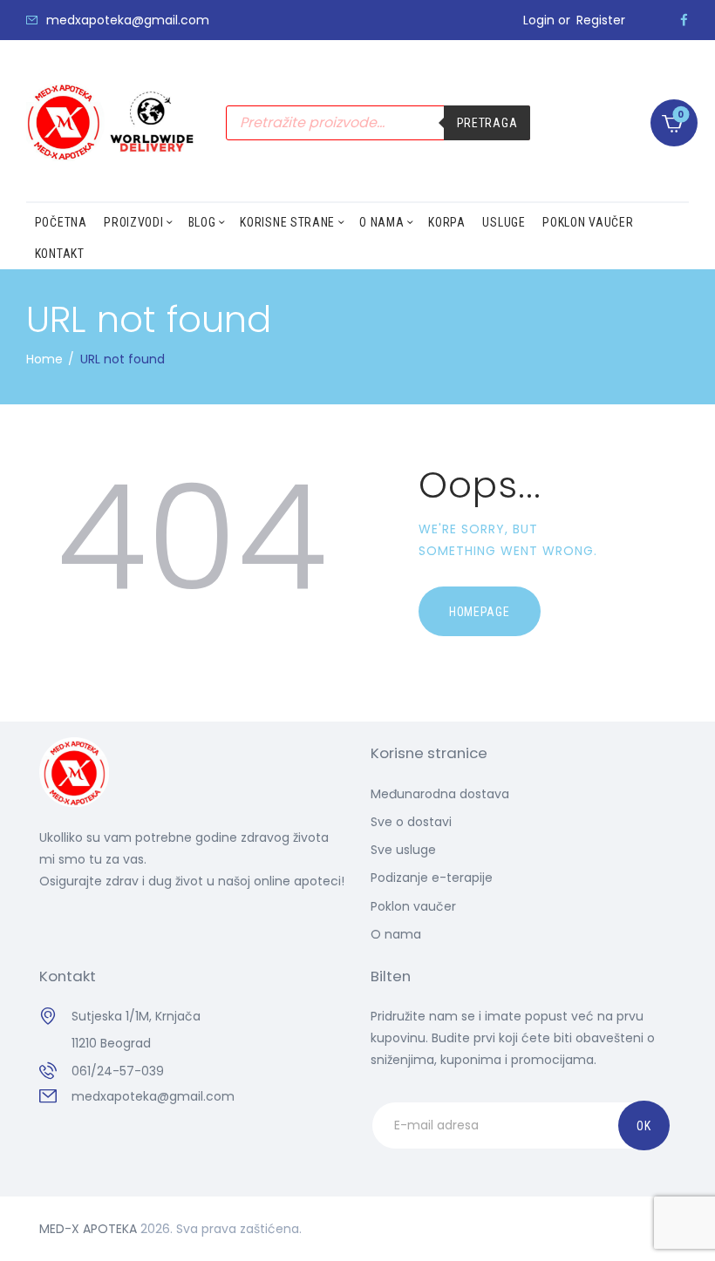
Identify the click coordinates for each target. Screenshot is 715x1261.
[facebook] (684, 20)
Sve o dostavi (411, 821)
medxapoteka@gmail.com (153, 1096)
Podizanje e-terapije (432, 877)
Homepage (479, 612)
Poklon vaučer (413, 906)
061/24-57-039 (118, 1071)
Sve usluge (403, 849)
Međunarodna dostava (440, 794)
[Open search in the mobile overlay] (378, 122)
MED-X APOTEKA (88, 1228)
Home (44, 359)
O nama (396, 934)
